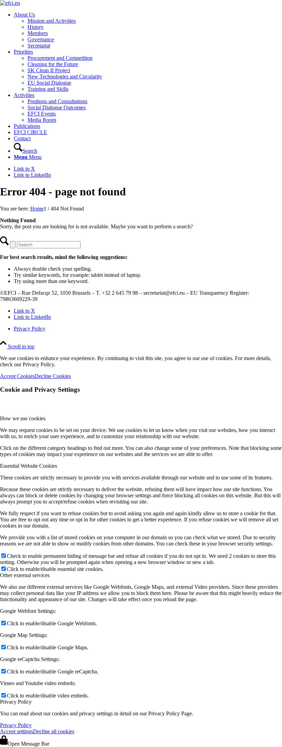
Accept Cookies (17, 376)
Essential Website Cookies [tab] (28, 466)
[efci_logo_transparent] (10, 3)
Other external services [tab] (25, 575)
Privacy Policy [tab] (16, 702)
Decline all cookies (53, 731)
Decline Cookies (53, 376)
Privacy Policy (16, 725)
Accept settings (16, 731)
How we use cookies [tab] (22, 418)
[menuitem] (148, 30)
